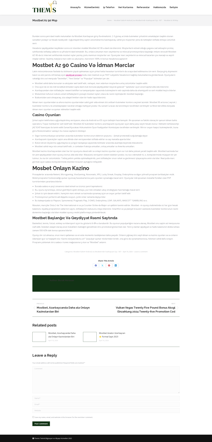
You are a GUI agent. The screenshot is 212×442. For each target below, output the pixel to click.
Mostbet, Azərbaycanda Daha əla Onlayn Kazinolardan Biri (61, 335)
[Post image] (39, 337)
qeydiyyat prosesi (74, 75)
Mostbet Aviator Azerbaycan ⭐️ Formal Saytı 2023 (112, 335)
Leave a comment (140, 252)
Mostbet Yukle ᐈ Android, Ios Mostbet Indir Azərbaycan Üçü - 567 (97, 252)
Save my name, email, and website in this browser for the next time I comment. (64, 417)
